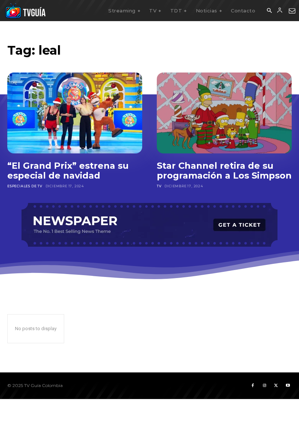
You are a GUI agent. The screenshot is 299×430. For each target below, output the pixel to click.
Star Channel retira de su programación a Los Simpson (224, 170)
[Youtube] (288, 386)
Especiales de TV (24, 186)
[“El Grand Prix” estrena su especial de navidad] (74, 113)
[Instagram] (264, 386)
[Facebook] (253, 386)
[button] (269, 10)
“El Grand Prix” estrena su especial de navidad (68, 170)
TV (159, 186)
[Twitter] (276, 386)
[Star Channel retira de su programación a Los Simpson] (224, 113)
